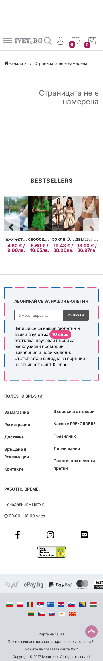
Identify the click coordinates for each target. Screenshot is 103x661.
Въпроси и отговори (74, 411)
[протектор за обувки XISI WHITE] (16, 214)
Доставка (14, 436)
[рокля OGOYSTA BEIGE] (63, 214)
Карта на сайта (51, 634)
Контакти (13, 468)
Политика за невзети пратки (74, 464)
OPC (74, 649)
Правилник (65, 435)
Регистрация (17, 424)
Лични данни (67, 448)
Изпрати (76, 315)
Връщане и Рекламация (16, 453)
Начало (16, 63)
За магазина (16, 412)
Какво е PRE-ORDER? (75, 423)
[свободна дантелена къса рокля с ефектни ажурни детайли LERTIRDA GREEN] (40, 214)
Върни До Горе (91, 631)
